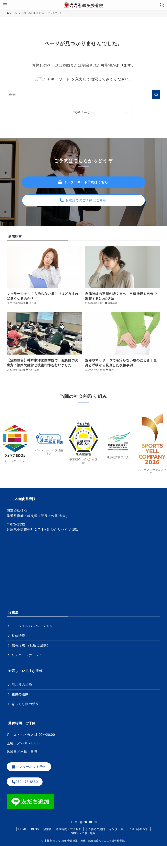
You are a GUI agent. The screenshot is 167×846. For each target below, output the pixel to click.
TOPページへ (83, 112)
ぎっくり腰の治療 (25, 704)
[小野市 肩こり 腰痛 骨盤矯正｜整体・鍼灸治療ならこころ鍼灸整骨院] (83, 5)
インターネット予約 (30, 766)
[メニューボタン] (5, 5)
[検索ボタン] (162, 5)
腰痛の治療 (20, 694)
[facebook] (71, 822)
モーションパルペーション (32, 626)
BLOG (35, 829)
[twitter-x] (76, 822)
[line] (86, 822)
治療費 (47, 829)
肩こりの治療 (22, 684)
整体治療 (18, 636)
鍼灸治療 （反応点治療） (31, 645)
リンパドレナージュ (27, 655)
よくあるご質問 (95, 829)
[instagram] (81, 822)
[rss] (96, 822)
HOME (22, 829)
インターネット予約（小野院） (128, 829)
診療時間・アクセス (68, 829)
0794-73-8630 (26, 781)
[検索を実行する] (156, 94)
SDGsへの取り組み (83, 833)
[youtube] (91, 822)
